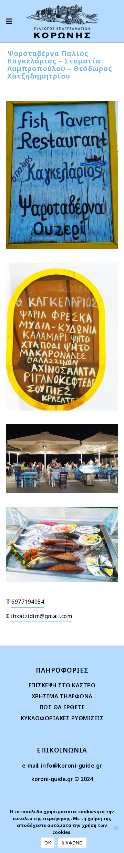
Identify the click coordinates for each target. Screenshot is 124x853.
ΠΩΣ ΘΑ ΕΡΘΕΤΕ (62, 707)
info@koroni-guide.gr (71, 765)
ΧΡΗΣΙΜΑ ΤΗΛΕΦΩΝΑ (62, 696)
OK (47, 842)
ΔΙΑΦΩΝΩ (72, 842)
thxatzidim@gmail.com (41, 616)
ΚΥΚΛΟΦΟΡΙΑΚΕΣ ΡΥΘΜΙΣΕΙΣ (62, 718)
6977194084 (27, 601)
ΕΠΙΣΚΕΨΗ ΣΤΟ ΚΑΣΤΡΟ (62, 685)
